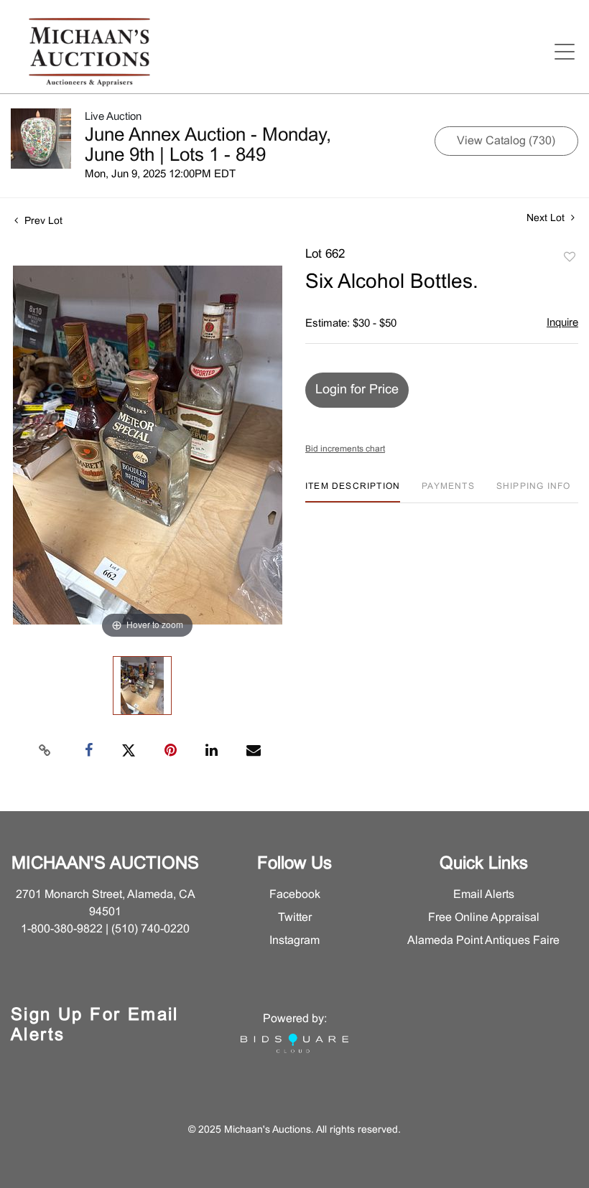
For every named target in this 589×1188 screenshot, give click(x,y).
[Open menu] (565, 52)
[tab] (352, 492)
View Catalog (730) (506, 141)
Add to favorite (569, 258)
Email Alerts (483, 894)
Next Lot (547, 218)
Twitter (295, 917)
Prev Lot (42, 221)
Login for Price (357, 390)
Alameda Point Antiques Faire (483, 940)
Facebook (294, 894)
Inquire (562, 323)
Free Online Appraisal (483, 917)
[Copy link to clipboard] (45, 750)
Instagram (294, 940)
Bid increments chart (345, 449)
